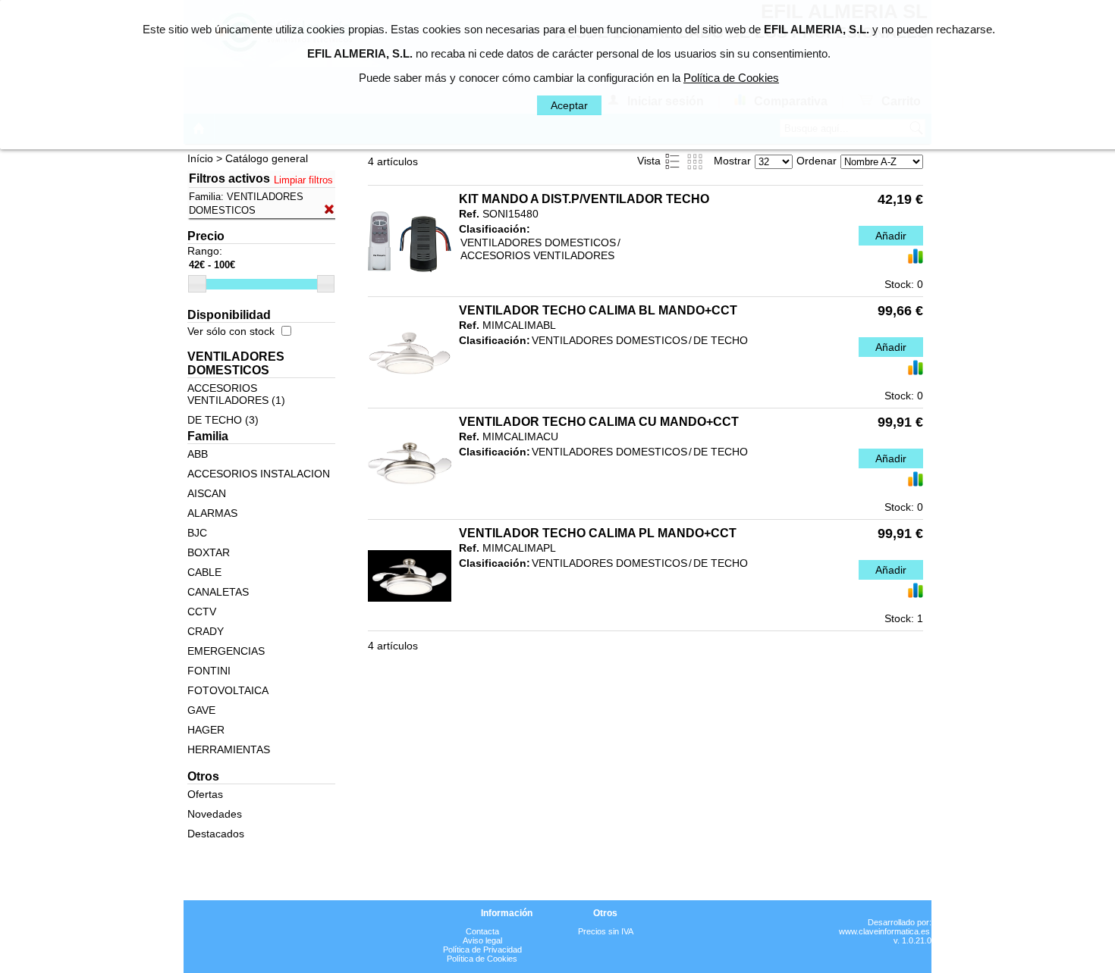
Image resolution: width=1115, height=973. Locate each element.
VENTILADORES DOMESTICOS (538, 242)
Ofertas (205, 794)
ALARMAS (212, 513)
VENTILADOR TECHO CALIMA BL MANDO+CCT (598, 310)
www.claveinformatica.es (884, 931)
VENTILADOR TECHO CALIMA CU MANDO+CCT (599, 421)
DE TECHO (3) (223, 420)
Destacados (215, 834)
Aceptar (569, 105)
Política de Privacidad (482, 949)
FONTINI (209, 671)
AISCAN (206, 493)
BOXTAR (208, 552)
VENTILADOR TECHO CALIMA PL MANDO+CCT (598, 533)
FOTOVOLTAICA (228, 690)
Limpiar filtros (303, 180)
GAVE (201, 710)
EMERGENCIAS (226, 651)
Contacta (482, 931)
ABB (197, 454)
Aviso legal (482, 940)
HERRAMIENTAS (228, 749)
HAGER (206, 730)
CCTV (201, 611)
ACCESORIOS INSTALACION (258, 474)
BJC (197, 533)
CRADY (205, 631)
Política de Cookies (482, 958)
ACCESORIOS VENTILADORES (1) (236, 394)
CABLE (204, 572)
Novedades (214, 814)
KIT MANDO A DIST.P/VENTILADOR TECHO (584, 198)
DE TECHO (720, 340)
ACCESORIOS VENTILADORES (537, 255)
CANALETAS (218, 592)
